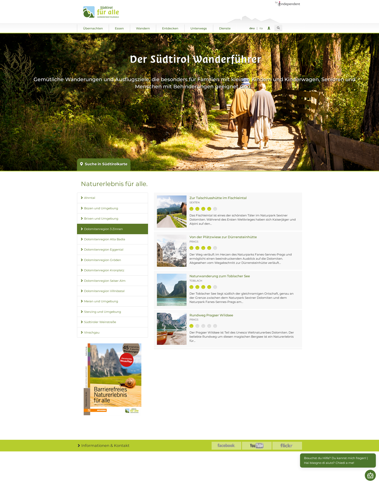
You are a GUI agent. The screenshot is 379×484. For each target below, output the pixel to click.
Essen (119, 28)
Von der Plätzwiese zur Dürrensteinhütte (223, 237)
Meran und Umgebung (101, 301)
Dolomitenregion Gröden (102, 260)
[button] (112, 379)
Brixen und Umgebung (101, 218)
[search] (278, 28)
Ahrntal (89, 198)
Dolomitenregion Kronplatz (104, 270)
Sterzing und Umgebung (102, 312)
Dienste (225, 28)
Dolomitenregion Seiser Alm (105, 281)
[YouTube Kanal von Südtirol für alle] (257, 446)
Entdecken (170, 28)
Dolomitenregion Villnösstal (104, 291)
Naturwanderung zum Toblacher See (220, 276)
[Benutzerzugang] (269, 28)
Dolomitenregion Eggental (103, 249)
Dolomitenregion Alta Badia (104, 239)
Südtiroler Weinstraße (100, 322)
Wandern (143, 28)
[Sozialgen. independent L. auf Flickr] (287, 446)
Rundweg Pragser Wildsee (211, 315)
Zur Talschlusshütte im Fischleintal (218, 198)
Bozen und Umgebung (101, 208)
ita (261, 28)
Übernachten (93, 28)
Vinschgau (91, 332)
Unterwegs (198, 28)
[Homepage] (105, 12)
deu (252, 28)
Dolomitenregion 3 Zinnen (103, 229)
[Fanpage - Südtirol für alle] (226, 446)
